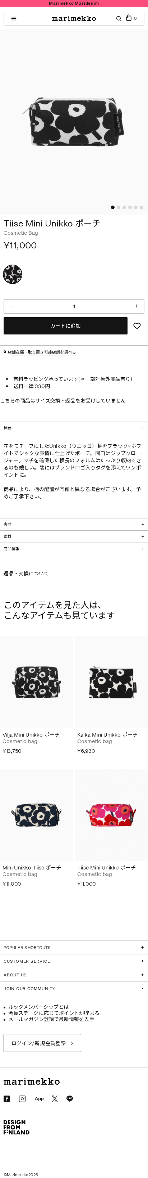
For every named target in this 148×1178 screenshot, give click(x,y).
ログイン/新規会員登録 (38, 1043)
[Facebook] (7, 1099)
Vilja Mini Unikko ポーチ (31, 735)
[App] (39, 1099)
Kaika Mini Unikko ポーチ (107, 735)
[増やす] (136, 306)
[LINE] (69, 1099)
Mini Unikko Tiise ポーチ (32, 868)
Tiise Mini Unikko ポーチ (106, 868)
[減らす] (12, 306)
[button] (113, 207)
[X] (55, 1099)
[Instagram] (22, 1099)
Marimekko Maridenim (74, 3)
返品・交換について (26, 574)
